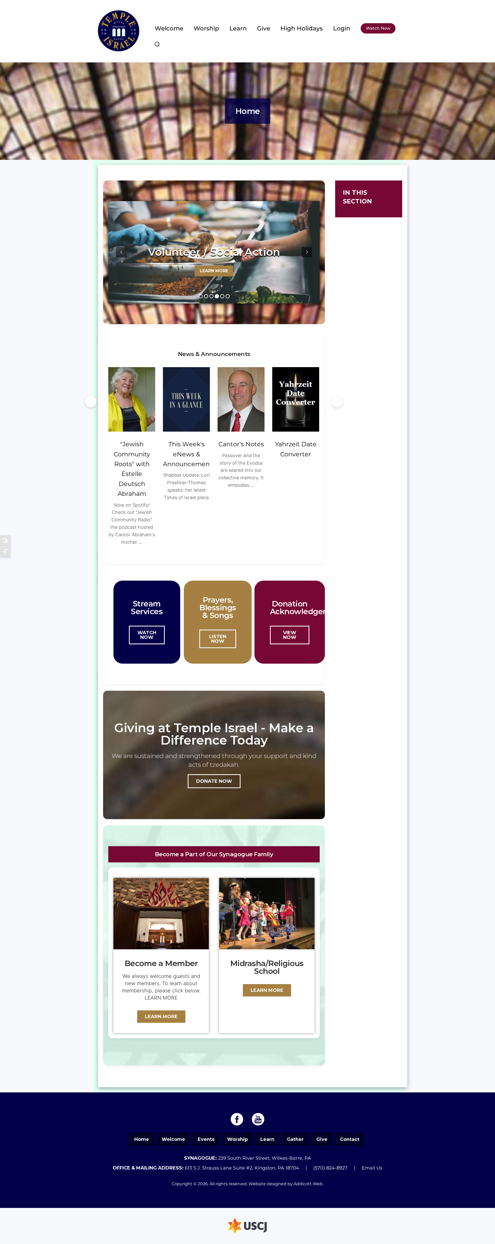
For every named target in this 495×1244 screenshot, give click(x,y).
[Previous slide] (90, 401)
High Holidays (301, 28)
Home (141, 1139)
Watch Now (378, 28)
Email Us (372, 1168)
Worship (206, 28)
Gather (295, 1139)
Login (341, 28)
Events (206, 1139)
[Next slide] (337, 401)
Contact (349, 1139)
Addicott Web (308, 1183)
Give (263, 28)
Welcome (169, 28)
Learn (238, 28)
